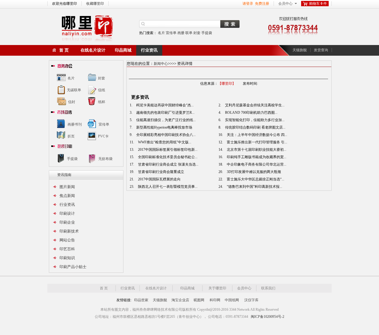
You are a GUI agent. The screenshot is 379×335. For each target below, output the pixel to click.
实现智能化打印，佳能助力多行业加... (254, 120)
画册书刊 (75, 124)
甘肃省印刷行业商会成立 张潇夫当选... (167, 164)
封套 (196, 33)
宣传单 (171, 33)
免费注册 (262, 3)
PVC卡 (103, 136)
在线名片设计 (93, 50)
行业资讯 (149, 50)
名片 (161, 33)
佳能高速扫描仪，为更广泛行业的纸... (165, 120)
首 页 (64, 50)
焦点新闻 (67, 195)
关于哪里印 (217, 288)
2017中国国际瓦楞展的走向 (159, 179)
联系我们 (268, 288)
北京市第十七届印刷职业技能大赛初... (256, 150)
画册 (180, 33)
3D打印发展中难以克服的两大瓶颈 (253, 172)
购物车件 (318, 3)
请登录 (248, 3)
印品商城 (123, 50)
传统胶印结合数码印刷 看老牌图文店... (254, 127)
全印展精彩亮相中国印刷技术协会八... (165, 135)
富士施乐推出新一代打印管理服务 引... (256, 142)
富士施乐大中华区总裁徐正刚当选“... (255, 179)
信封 (71, 102)
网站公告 (67, 240)
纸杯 (101, 102)
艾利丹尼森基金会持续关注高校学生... (254, 105)
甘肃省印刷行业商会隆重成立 (160, 172)
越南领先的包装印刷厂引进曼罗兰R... (165, 112)
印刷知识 (67, 258)
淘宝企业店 (180, 300)
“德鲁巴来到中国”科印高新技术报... (254, 187)
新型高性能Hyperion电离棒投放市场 (163, 127)
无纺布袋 (105, 159)
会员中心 (285, 3)
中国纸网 (232, 300)
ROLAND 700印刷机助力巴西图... (250, 112)
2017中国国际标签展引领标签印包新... (167, 150)
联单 (188, 33)
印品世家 (141, 300)
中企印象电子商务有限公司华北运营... (256, 164)
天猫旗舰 (300, 50)
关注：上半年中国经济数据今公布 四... (256, 135)
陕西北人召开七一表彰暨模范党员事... (167, 187)
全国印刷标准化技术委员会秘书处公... (167, 157)
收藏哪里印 (95, 3)
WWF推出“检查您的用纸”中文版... (164, 142)
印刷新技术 (69, 231)
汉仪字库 (251, 300)
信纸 (101, 90)
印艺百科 (67, 249)
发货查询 (321, 50)
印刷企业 (67, 222)
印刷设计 (67, 213)
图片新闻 (67, 187)
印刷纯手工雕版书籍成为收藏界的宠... (256, 157)
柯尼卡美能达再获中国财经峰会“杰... (164, 105)
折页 (71, 136)
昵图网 (199, 300)
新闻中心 (161, 64)
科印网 (215, 300)
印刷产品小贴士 (73, 267)
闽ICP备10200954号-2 (267, 317)
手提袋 (206, 33)
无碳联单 (74, 90)
